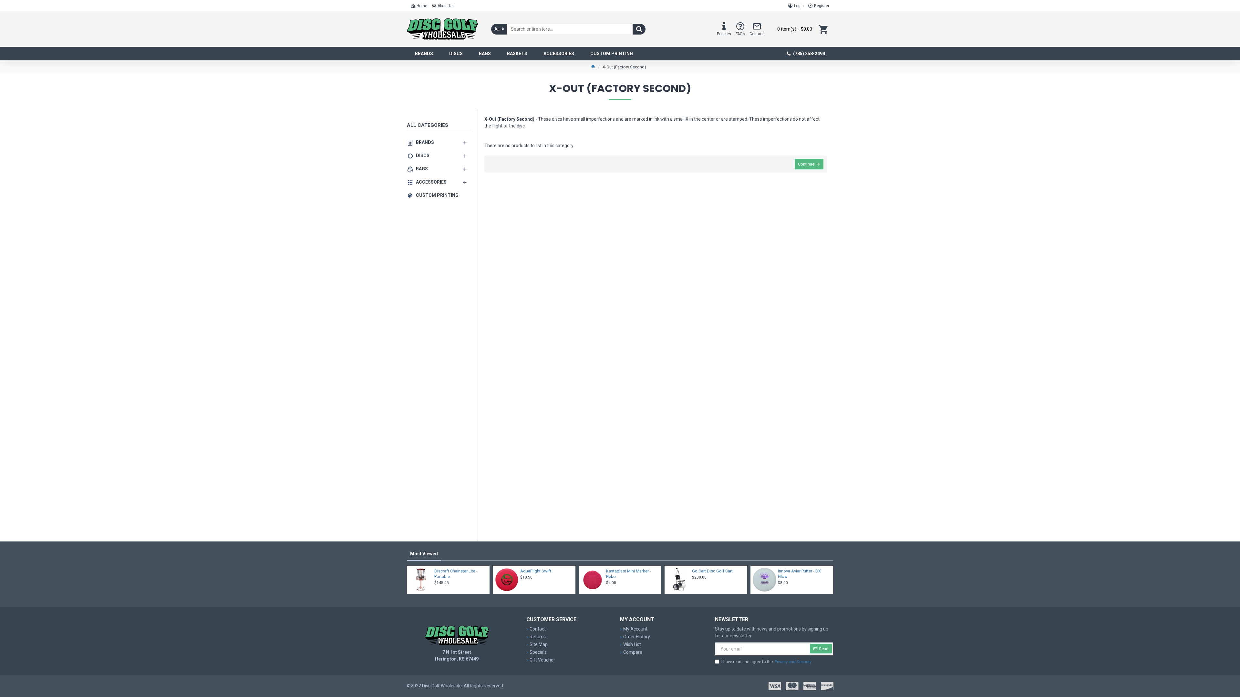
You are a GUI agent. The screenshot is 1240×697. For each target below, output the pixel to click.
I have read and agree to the (766, 661)
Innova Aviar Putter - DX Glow (799, 574)
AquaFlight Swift (535, 571)
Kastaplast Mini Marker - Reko (628, 574)
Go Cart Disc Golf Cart (712, 571)
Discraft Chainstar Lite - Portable (456, 574)
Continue (806, 164)
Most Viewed (424, 553)
